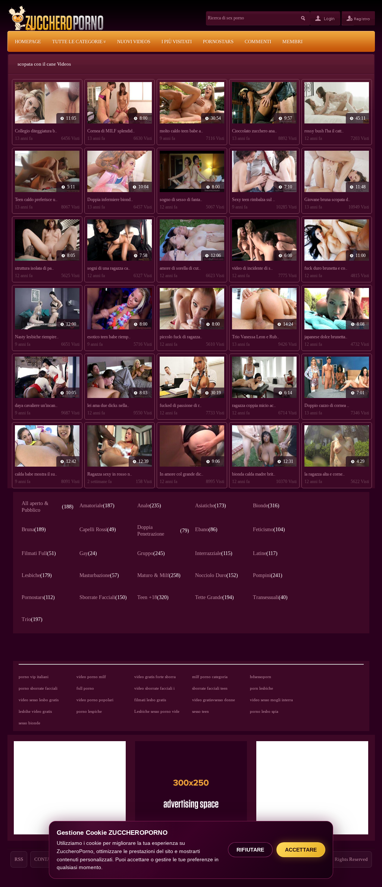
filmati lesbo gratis (150, 700)
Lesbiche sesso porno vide (156, 711)
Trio (32, 619)
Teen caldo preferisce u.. (36, 199)
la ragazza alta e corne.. (324, 474)
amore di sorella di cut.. (180, 268)
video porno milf (91, 676)
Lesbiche (37, 575)
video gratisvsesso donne (213, 700)
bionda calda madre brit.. (253, 474)
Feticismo (269, 529)
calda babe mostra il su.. (36, 474)
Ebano (206, 529)
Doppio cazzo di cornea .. (326, 405)
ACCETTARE (301, 850)
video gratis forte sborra (155, 676)
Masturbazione (99, 575)
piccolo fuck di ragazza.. (181, 336)
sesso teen (200, 711)
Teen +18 (153, 597)
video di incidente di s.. (252, 268)
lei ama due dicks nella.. (108, 405)
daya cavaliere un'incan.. (36, 405)
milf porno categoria (210, 676)
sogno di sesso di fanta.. (181, 199)
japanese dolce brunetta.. (325, 336)
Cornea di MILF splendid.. (111, 131)
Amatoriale (97, 505)
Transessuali (270, 597)
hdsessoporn (260, 676)
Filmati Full (39, 553)
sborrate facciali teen (210, 688)
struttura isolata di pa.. (34, 268)
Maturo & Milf (159, 575)
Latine (265, 553)
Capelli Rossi (97, 529)
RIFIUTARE (250, 850)
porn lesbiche (261, 688)
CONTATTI (45, 859)
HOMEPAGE (28, 41)
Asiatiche (210, 505)
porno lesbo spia (264, 711)
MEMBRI (292, 41)
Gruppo (151, 553)
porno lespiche (89, 711)
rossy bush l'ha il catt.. (324, 131)
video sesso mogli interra (271, 700)
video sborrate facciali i (154, 688)
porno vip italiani (33, 676)
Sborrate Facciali (103, 597)
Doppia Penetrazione (163, 530)
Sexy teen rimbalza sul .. (253, 199)
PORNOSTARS (218, 41)
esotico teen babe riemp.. (109, 336)
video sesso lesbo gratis (39, 700)
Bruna (34, 529)
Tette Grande (214, 597)
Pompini (267, 575)
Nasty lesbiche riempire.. (37, 336)
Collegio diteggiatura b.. (36, 131)
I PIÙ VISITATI (177, 41)
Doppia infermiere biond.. (110, 199)
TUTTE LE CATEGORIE (78, 41)
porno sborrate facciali (38, 688)
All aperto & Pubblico (47, 507)
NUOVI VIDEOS (133, 41)
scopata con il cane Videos (44, 64)
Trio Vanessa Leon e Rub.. (255, 336)
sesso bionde (29, 723)
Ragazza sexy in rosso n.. (109, 474)
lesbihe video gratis (35, 711)
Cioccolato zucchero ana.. (254, 131)
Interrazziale (213, 553)
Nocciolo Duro (216, 575)
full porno (85, 688)
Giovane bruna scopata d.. (327, 199)
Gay (88, 553)
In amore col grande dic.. (181, 474)
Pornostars (38, 597)
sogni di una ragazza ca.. (108, 268)
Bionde (266, 505)
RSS (19, 859)
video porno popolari (94, 700)
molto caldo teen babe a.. (181, 131)
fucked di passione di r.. (180, 405)
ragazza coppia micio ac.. (254, 405)
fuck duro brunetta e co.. (325, 268)
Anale (149, 505)
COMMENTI (258, 41)
